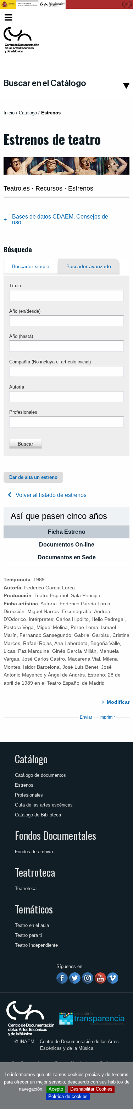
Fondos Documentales (55, 835)
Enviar (86, 717)
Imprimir (107, 717)
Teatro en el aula (32, 925)
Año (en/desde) (24, 311)
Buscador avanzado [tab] (88, 266)
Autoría (16, 387)
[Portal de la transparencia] (91, 1018)
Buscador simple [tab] (30, 266)
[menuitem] (117, 17)
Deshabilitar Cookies (91, 1089)
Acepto (56, 1089)
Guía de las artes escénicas (44, 805)
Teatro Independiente (36, 945)
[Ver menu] (8, 16)
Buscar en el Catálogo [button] (45, 83)
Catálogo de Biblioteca (38, 814)
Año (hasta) (21, 336)
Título (15, 285)
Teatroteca (35, 872)
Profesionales (23, 412)
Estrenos (24, 785)
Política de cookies (68, 1096)
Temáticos (34, 908)
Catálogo (31, 758)
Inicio (9, 112)
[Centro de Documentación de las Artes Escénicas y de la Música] (21, 40)
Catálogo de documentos (40, 775)
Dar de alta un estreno (33, 477)
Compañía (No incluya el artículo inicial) (50, 361)
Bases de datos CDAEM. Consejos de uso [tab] (60, 219)
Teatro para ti (28, 935)
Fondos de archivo (34, 851)
